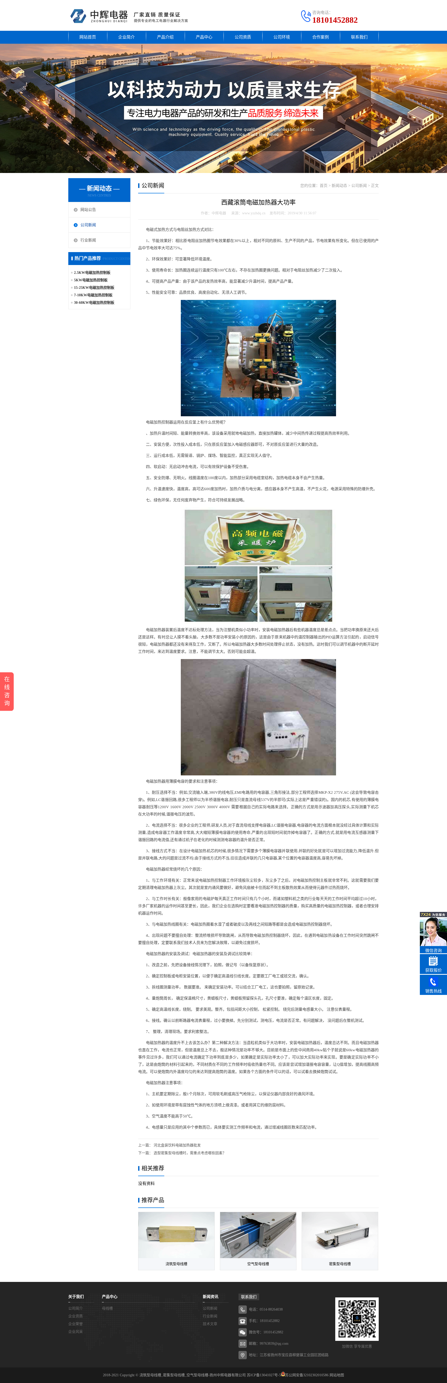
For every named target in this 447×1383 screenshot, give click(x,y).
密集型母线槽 (340, 1264)
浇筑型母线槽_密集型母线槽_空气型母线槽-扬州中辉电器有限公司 (192, 1375)
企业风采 (75, 1332)
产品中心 (204, 37)
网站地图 (337, 1375)
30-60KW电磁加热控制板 (94, 303)
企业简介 (126, 37)
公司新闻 (88, 225)
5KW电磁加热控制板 (91, 280)
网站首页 (87, 37)
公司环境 (281, 37)
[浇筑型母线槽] (176, 1235)
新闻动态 (339, 186)
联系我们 (359, 37)
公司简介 (75, 1308)
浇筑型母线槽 (176, 1264)
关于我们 (76, 1297)
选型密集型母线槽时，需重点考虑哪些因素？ (190, 1153)
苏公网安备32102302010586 (307, 1375)
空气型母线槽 (258, 1264)
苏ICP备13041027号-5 (264, 1375)
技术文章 (210, 1324)
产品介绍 (165, 37)
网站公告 (88, 210)
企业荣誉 (75, 1324)
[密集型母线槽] (340, 1235)
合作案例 (320, 37)
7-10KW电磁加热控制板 (93, 295)
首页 (323, 186)
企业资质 (75, 1316)
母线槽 (107, 1308)
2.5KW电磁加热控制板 (92, 273)
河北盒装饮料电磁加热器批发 (177, 1145)
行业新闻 (88, 240)
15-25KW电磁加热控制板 (94, 288)
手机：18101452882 (264, 1321)
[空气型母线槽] (258, 1235)
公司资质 (243, 37)
